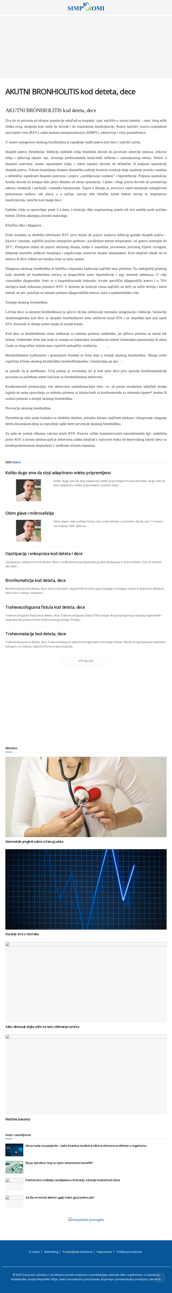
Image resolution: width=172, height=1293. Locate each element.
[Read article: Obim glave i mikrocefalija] (27, 530)
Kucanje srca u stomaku (22, 934)
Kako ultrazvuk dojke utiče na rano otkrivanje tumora (42, 1027)
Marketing (51, 1252)
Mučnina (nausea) (17, 1119)
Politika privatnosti (129, 1252)
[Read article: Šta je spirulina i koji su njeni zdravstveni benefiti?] (14, 1167)
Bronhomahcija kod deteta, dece (35, 580)
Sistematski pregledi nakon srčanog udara (34, 841)
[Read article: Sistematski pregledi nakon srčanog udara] (86, 797)
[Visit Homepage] (86, 6)
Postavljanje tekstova (77, 1252)
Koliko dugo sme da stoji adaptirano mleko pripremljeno (58, 472)
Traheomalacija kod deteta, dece (35, 633)
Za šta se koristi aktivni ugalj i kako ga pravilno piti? (60, 1197)
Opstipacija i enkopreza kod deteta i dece (43, 553)
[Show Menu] (7, 6)
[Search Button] (165, 6)
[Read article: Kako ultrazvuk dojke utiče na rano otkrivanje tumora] (86, 982)
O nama (34, 1252)
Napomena (104, 1252)
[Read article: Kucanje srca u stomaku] (86, 889)
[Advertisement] (86, 47)
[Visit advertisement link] (86, 1219)
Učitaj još (86, 660)
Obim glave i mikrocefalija (29, 513)
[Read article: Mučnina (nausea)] (86, 1074)
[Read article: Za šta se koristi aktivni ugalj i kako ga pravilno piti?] (14, 1201)
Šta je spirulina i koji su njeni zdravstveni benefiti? (59, 1163)
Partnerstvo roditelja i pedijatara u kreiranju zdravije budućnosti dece (73, 1180)
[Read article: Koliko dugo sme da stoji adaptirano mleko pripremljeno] (27, 490)
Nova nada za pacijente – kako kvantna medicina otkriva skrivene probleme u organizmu (86, 1146)
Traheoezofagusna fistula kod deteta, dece (45, 607)
